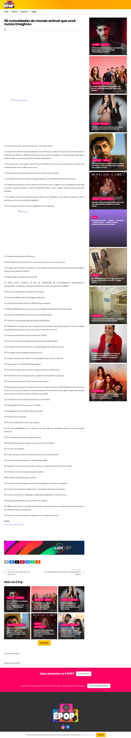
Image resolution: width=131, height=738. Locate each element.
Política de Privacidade (88, 735)
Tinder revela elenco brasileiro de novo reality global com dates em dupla (42, 606)
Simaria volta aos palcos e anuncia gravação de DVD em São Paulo (70, 606)
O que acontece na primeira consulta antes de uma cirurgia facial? (108, 320)
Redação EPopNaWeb (12, 663)
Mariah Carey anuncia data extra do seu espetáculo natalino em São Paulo (44, 633)
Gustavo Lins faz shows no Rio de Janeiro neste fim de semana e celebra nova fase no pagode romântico (106, 356)
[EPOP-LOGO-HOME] (9, 5)
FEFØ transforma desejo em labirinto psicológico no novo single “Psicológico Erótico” (17, 605)
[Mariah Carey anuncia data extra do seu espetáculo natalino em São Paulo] (44, 615)
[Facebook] (68, 727)
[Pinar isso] (22, 562)
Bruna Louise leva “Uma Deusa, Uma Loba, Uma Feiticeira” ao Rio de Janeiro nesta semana (107, 396)
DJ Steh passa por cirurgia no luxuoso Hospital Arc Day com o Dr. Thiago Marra (108, 280)
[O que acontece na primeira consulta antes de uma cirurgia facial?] (108, 288)
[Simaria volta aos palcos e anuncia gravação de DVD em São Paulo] (71, 588)
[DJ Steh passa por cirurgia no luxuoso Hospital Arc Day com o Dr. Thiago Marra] (108, 249)
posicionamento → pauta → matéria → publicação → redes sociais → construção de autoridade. (108, 222)
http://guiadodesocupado (14, 524)
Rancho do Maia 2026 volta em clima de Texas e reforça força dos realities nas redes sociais (16, 632)
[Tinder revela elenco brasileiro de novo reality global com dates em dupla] (44, 588)
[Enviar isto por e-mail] (6, 562)
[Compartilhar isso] (11, 562)
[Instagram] (63, 727)
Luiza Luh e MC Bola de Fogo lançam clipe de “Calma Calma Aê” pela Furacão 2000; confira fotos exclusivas (71, 632)
